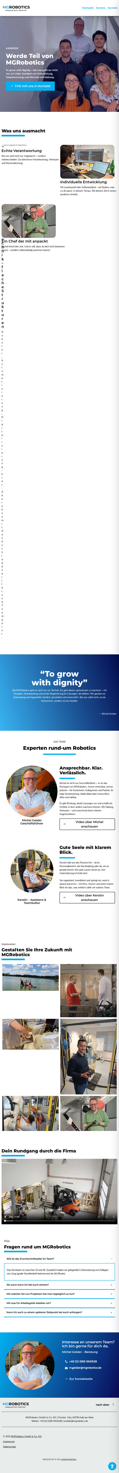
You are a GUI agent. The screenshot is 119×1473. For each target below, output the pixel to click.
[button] (59, 1259)
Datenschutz (9, 1446)
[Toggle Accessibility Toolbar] (112, 1466)
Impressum (9, 1441)
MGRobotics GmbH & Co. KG (26, 1436)
